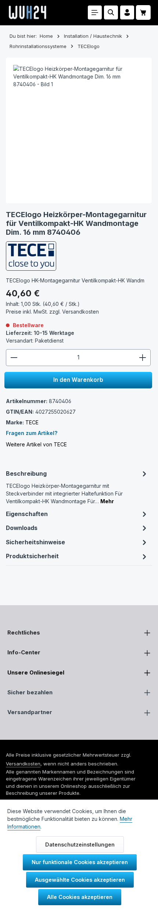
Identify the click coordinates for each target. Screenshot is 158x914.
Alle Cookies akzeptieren (79, 897)
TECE (32, 422)
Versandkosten (23, 764)
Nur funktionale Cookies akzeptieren (80, 862)
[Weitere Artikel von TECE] (31, 255)
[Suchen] (111, 12)
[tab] (77, 487)
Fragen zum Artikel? (31, 433)
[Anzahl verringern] (14, 357)
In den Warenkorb (78, 379)
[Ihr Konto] (127, 12)
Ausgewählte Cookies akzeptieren (80, 880)
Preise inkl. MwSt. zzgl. (52, 311)
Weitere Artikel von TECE (36, 444)
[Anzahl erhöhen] (143, 357)
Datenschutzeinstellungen (80, 844)
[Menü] (94, 12)
